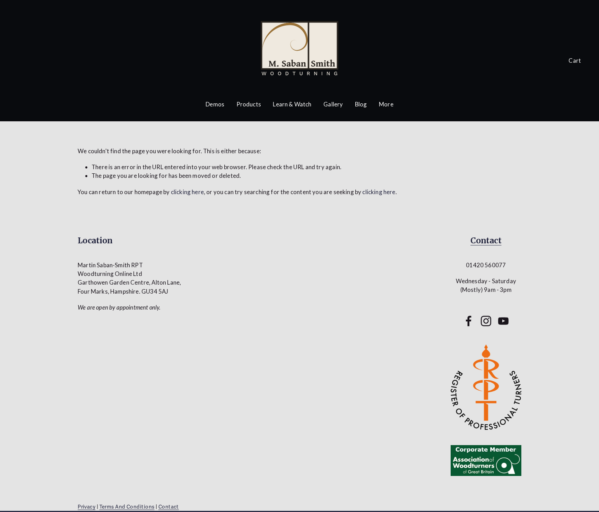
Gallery (333, 104)
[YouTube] (503, 321)
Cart (574, 60)
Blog (361, 104)
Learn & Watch (292, 104)
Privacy (86, 507)
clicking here (187, 192)
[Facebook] (468, 321)
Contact (485, 240)
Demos (215, 104)
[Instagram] (486, 321)
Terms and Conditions (127, 507)
